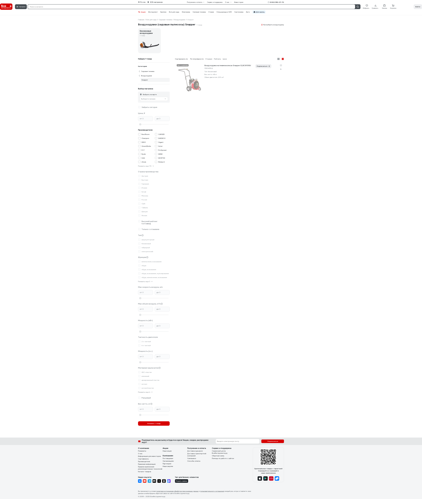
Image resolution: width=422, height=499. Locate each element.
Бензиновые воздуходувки (146, 32)
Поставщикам (168, 458)
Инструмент (153, 12)
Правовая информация (147, 464)
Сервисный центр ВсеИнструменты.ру (219, 452)
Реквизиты (142, 451)
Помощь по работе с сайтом (223, 458)
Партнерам (167, 464)
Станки (211, 12)
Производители (144, 461)
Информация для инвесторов (149, 456)
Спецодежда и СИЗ (224, 12)
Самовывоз (191, 458)
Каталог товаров (144, 472)
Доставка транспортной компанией (196, 455)
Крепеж (163, 12)
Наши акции (167, 451)
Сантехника (238, 12)
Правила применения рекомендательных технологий (150, 468)
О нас (140, 454)
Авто (248, 12)
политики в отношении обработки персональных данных (177, 491)
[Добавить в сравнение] (281, 69)
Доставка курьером (195, 451)
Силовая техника (199, 12)
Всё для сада (174, 12)
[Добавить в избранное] (281, 65)
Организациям (168, 461)
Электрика (186, 12)
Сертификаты (143, 459)
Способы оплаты (193, 461)
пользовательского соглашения (212, 491)
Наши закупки (168, 466)
